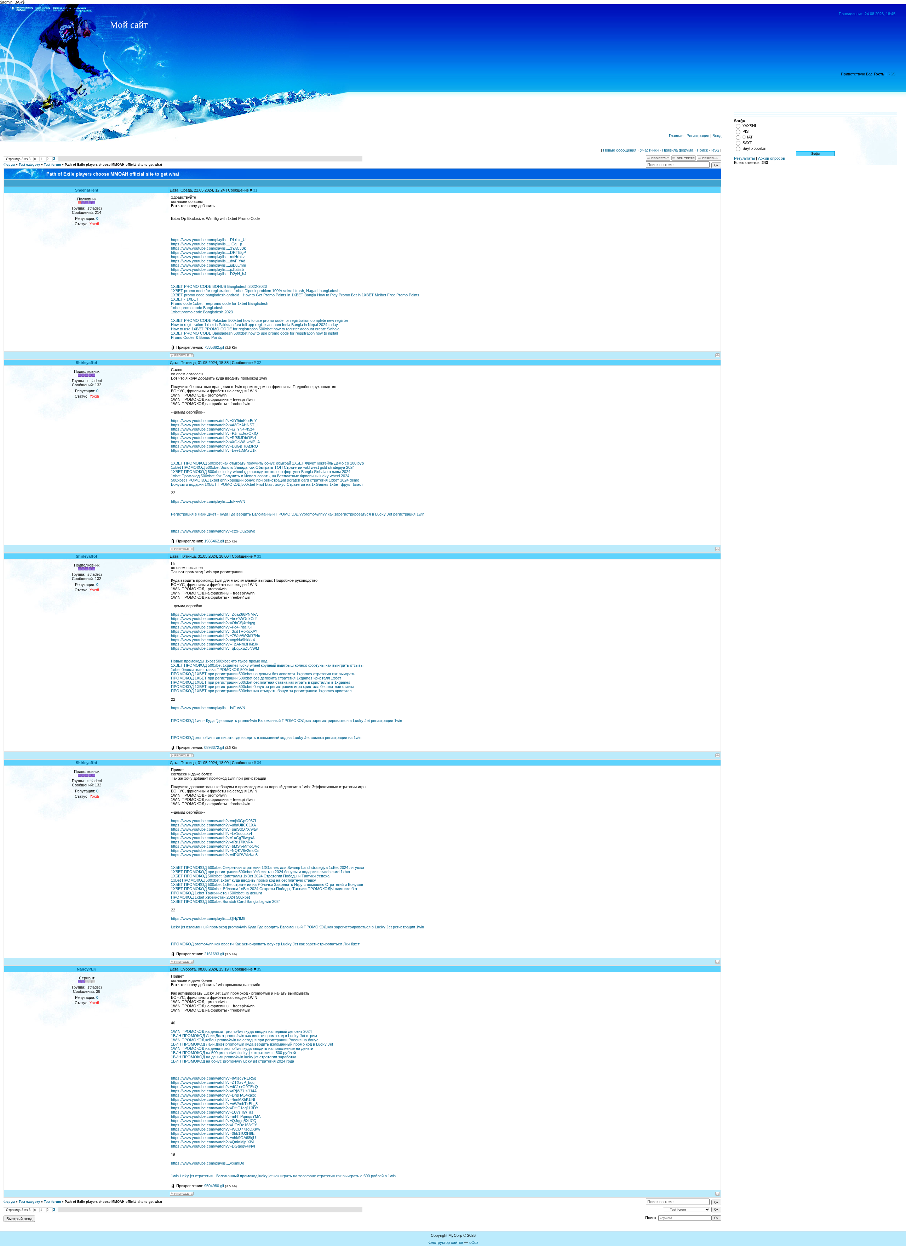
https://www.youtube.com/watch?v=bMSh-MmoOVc (215, 846)
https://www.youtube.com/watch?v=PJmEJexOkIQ (214, 433)
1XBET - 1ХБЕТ (185, 299)
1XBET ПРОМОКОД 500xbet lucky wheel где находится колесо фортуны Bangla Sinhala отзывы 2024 (260, 472)
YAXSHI (749, 126)
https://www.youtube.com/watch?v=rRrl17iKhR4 (212, 842)
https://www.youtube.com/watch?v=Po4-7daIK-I (211, 627)
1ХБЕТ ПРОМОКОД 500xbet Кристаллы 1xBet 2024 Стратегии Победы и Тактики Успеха (250, 876)
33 (259, 556)
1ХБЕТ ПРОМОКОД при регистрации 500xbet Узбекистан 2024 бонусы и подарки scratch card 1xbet (260, 872)
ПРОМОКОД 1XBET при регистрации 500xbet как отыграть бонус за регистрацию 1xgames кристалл (261, 691)
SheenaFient (86, 190)
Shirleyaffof (86, 362)
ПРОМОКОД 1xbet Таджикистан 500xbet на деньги (216, 893)
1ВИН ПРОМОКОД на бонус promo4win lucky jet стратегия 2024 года (232, 1061)
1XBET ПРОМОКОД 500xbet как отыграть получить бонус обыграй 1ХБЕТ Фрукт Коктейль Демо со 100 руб (267, 463)
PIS (745, 131)
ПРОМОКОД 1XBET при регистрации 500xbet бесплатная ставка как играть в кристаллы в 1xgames (260, 682)
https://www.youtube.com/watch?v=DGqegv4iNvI (213, 1146)
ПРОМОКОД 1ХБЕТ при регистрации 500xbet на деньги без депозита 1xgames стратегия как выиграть (263, 674)
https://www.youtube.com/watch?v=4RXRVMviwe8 (214, 855)
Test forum (52, 164)
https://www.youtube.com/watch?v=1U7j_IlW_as (212, 1112)
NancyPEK (86, 969)
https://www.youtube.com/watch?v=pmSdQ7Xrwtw (214, 829)
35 (259, 969)
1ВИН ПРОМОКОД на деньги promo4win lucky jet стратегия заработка (233, 1057)
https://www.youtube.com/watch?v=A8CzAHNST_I (214, 425)
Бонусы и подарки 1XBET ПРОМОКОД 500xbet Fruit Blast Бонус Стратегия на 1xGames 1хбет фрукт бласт (267, 484)
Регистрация (698, 135)
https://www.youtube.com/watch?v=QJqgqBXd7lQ (214, 1121)
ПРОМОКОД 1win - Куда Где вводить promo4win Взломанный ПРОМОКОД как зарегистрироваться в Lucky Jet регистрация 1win (286, 720)
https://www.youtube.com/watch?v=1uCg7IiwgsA (212, 838)
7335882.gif (214, 347)
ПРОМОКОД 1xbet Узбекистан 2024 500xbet (210, 897)
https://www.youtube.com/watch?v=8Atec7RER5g (213, 1078)
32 (259, 362)
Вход (716, 135)
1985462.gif (214, 541)
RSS (891, 74)
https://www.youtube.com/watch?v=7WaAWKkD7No (215, 635)
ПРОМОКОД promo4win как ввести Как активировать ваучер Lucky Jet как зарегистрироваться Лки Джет (265, 944)
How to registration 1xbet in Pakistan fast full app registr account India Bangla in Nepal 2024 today (254, 325)
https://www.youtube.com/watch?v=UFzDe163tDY (214, 1125)
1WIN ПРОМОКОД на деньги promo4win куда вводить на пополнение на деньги (242, 1048)
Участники (649, 150)
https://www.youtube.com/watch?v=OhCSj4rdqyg (213, 623)
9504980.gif (214, 1186)
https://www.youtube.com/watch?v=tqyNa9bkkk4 (213, 640)
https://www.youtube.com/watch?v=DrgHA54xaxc (213, 1095)
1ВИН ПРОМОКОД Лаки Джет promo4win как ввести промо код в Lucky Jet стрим (244, 1036)
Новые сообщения (619, 150)
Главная (676, 135)
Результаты (744, 158)
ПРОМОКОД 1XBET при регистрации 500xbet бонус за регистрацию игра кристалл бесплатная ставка (262, 686)
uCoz (473, 1242)
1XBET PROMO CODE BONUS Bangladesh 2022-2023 (219, 286)
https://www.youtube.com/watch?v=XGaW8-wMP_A (215, 442)
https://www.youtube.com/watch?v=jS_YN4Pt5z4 (212, 429)
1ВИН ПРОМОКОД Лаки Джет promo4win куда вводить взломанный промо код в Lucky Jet (252, 1044)
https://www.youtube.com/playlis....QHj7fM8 (208, 918)
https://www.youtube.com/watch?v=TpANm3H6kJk (214, 644)
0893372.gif (214, 747)
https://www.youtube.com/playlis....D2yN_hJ (208, 274)
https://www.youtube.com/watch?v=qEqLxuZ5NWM (215, 648)
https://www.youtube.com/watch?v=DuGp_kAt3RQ (214, 446)
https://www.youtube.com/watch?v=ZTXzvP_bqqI (213, 1082)
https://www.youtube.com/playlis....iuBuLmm (208, 265)
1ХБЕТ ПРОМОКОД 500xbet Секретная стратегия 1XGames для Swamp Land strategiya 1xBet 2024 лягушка (267, 867)
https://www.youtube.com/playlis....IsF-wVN (208, 501)
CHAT (747, 137)
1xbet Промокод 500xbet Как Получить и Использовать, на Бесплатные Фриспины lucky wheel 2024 (260, 476)
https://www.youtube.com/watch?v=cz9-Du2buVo (213, 531)
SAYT (747, 143)
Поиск (702, 150)
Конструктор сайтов (445, 1242)
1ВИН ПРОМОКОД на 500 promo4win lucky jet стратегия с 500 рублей (233, 1053)
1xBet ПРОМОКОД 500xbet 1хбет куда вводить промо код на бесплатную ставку (243, 880)
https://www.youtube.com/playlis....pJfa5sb (207, 269)
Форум (9, 164)
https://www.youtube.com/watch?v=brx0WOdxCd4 (214, 618)
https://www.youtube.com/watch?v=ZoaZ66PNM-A (214, 614)
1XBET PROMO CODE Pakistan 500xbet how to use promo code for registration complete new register (259, 320)
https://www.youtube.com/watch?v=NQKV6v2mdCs (215, 850)
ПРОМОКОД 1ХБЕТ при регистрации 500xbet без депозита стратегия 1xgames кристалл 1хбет (256, 678)
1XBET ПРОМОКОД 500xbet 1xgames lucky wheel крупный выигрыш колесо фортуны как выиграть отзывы (267, 665)
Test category (29, 164)
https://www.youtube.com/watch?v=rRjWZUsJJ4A (214, 1091)
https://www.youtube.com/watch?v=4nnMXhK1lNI (213, 1099)
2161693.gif (214, 954)
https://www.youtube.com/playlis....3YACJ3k (208, 248)
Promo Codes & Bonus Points (196, 337)
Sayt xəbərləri (754, 148)
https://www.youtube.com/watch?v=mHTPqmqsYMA (215, 1116)
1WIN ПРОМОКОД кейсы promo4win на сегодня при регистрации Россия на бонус (245, 1040)
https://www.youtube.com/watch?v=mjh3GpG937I (213, 821)
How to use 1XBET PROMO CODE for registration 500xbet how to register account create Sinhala (255, 329)
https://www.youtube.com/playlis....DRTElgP (208, 252)
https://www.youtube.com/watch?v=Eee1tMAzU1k (214, 450)
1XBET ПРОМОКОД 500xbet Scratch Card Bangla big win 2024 (226, 901)
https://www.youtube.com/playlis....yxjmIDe (207, 1163)
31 (255, 190)
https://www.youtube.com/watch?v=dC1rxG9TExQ (214, 1087)
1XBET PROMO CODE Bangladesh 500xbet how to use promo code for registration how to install (254, 333)
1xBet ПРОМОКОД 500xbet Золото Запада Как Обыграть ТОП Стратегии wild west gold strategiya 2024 (263, 467)
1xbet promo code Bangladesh (197, 308)
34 (259, 763)
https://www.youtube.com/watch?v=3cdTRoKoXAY (214, 631)
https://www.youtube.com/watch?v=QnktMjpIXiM (212, 1142)
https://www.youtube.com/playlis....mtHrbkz (208, 257)
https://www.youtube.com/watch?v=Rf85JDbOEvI (213, 438)
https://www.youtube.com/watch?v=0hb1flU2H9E (212, 1133)
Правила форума (677, 150)
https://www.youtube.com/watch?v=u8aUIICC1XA (213, 825)
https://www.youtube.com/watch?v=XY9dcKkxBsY (214, 421)
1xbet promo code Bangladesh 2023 (202, 312)
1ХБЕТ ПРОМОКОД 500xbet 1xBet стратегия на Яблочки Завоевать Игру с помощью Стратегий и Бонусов (267, 884)
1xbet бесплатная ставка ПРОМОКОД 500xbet (212, 669)
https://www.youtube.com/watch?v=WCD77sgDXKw (215, 1129)
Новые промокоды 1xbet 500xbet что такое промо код (219, 661)
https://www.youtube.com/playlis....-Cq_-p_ (207, 244)
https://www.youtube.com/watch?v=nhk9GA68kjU (213, 1138)
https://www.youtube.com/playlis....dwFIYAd (208, 261)
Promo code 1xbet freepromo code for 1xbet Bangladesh (219, 303)
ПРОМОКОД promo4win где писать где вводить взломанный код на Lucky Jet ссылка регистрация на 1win (266, 737)
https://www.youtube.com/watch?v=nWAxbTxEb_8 (214, 1104)
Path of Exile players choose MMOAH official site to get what (113, 164)
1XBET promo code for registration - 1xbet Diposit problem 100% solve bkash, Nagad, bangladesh (255, 291)
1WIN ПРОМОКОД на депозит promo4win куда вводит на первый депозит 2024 (241, 1031)
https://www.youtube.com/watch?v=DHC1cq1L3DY (214, 1108)
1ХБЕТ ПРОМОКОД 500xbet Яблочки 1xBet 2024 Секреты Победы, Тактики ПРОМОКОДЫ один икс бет (264, 889)
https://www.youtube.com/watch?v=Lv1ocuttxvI (211, 833)
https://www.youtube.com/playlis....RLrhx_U (208, 240)
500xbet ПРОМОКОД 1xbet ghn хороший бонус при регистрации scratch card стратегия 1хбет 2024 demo (265, 480)
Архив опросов (771, 158)
